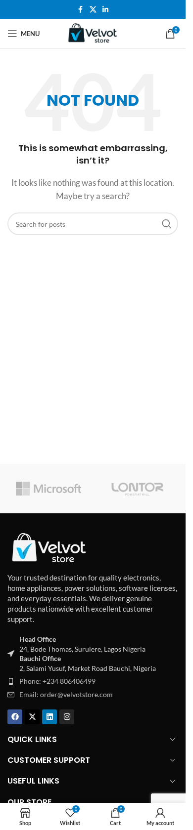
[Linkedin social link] (105, 9)
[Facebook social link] (81, 9)
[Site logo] (93, 32)
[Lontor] (137, 488)
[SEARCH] (166, 223)
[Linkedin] (49, 716)
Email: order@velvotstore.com (66, 694)
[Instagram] (66, 716)
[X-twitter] (32, 716)
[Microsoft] (48, 488)
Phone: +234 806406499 (57, 681)
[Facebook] (14, 716)
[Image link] (49, 546)
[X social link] (93, 9)
